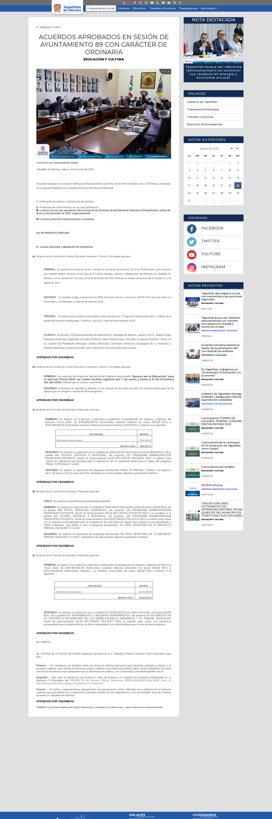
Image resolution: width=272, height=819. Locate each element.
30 (237, 193)
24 (189, 193)
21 (222, 185)
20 (213, 185)
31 (189, 200)
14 (221, 177)
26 (205, 193)
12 (205, 177)
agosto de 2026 (209, 148)
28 (221, 193)
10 (189, 177)
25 (197, 193)
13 (213, 177)
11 (197, 177)
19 (205, 185)
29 (229, 193)
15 (230, 177)
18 (197, 185)
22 (229, 185)
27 (213, 193)
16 (238, 177)
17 (189, 185)
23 (237, 185)
